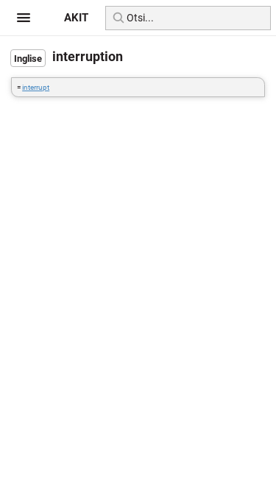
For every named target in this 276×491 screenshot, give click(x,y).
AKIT (76, 17)
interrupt (35, 87)
